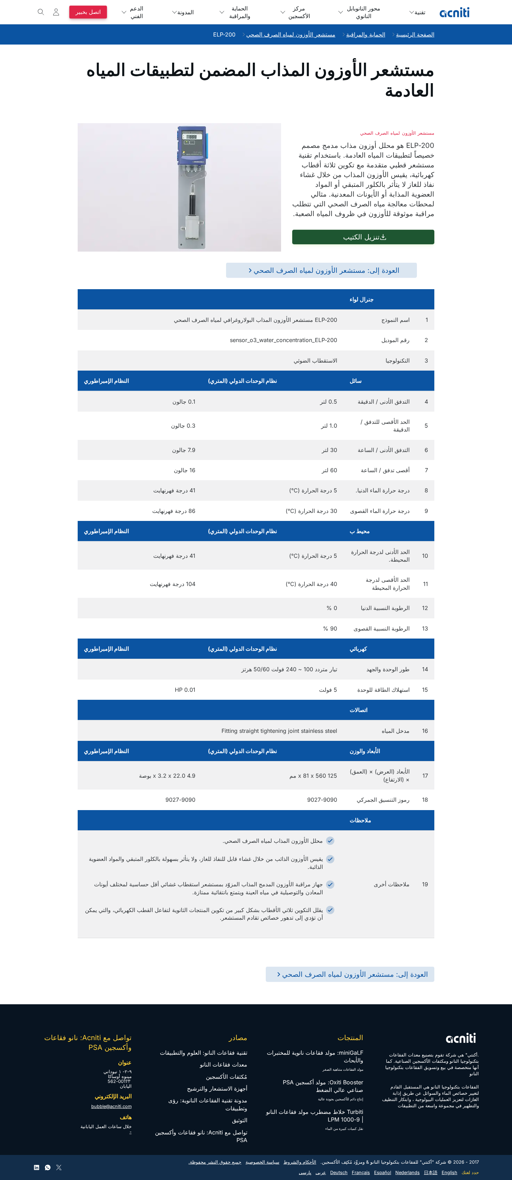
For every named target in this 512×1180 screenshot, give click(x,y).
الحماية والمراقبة (239, 12)
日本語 (430, 1172)
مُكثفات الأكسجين (226, 1076)
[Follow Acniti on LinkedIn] (36, 1167)
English (449, 1172)
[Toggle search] (41, 12)
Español (382, 1172)
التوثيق (239, 1120)
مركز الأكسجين (299, 12)
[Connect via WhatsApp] (47, 1167)
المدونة (185, 12)
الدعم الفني (136, 12)
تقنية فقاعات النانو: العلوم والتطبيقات (203, 1052)
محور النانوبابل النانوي (363, 12)
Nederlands (407, 1172)
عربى (321, 1172)
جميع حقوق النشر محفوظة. (214, 1162)
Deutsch (339, 1172)
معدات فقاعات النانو (223, 1064)
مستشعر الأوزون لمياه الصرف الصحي (290, 34)
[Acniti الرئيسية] (454, 12)
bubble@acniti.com (111, 1106)
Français (361, 1172)
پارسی (305, 1172)
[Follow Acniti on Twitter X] (58, 1167)
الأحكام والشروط (300, 1162)
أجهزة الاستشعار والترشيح (217, 1088)
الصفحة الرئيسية (415, 34)
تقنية (419, 12)
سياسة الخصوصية (262, 1162)
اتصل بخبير (88, 11)
